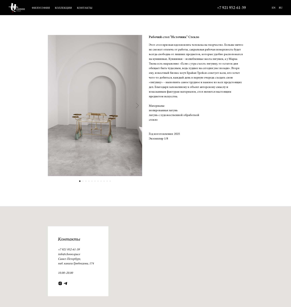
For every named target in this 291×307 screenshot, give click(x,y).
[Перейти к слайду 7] (98, 181)
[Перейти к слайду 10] (107, 181)
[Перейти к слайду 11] (110, 181)
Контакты (84, 7)
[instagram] (60, 283)
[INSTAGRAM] (261, 7)
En (274, 7)
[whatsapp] (254, 7)
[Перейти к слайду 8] (101, 181)
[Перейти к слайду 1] (79, 181)
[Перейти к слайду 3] (86, 181)
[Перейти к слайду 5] (92, 181)
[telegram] (65, 283)
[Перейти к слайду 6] (95, 181)
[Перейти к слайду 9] (104, 181)
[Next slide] (137, 105)
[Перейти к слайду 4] (89, 181)
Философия (41, 7)
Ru (281, 7)
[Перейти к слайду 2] (83, 181)
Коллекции (63, 7)
